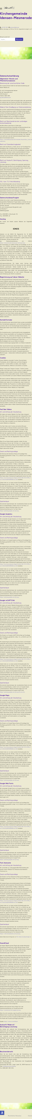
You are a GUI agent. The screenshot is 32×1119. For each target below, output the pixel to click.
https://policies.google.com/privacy (9, 511)
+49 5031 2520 (4, 27)
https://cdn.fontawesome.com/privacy (10, 933)
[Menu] (1, 8)
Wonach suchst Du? (5, 37)
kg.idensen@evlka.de (14, 27)
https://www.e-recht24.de (11, 1021)
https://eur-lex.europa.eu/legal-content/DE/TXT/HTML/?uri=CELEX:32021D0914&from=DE (15, 478)
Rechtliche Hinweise (14, 1115)
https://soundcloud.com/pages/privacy (10, 1010)
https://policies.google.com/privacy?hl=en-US (12, 692)
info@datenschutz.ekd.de (9, 1066)
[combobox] (7, 39)
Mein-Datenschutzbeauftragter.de (23, 937)
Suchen (20, 39)
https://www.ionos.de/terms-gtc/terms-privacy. (12, 243)
